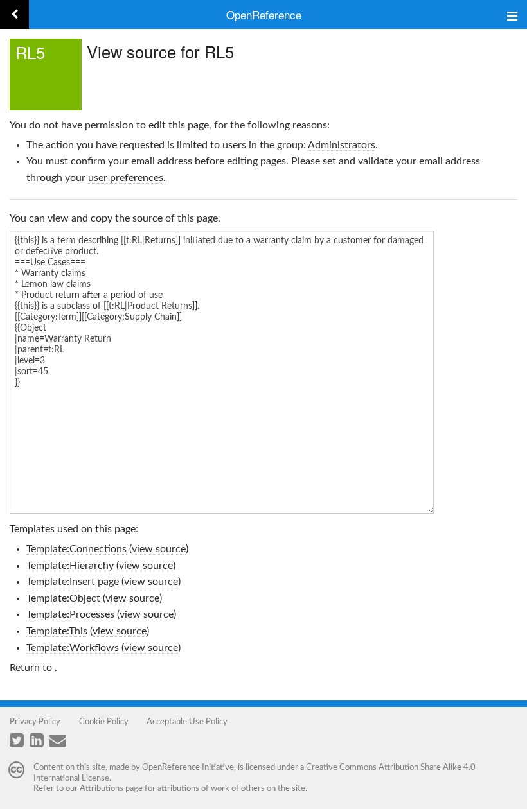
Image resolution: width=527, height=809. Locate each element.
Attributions (101, 788)
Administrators (341, 145)
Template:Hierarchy (70, 566)
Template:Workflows (72, 648)
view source (159, 549)
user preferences (125, 178)
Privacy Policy (35, 722)
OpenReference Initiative (188, 767)
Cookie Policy (104, 722)
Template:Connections (76, 549)
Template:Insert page (72, 582)
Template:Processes (70, 614)
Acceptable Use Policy (187, 722)
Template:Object (63, 598)
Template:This (56, 631)
